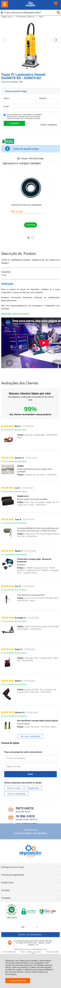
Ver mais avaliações (30, 736)
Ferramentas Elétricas (25, 17)
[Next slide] (56, 40)
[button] (27, 68)
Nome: (7, 98)
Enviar (30, 774)
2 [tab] (32, 237)
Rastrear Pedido (17, 867)
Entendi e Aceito (18, 980)
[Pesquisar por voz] (2, 12)
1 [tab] (28, 237)
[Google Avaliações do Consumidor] (30, 924)
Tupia (40, 17)
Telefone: (43, 98)
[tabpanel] (30, 203)
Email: (7, 106)
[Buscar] (58, 12)
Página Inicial (7, 17)
